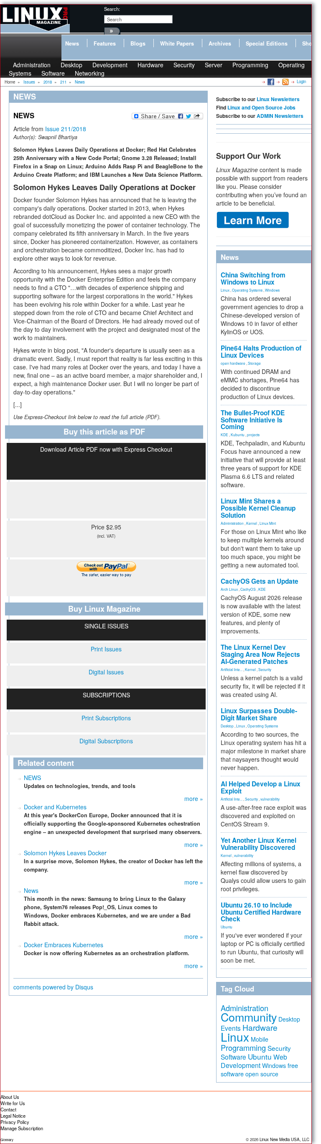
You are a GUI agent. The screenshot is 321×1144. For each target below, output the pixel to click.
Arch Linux (229, 589)
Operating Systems (247, 289)
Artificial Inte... (231, 669)
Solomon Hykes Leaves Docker (65, 853)
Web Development (254, 1061)
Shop (309, 43)
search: (112, 8)
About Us (9, 1096)
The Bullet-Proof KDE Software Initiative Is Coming (253, 420)
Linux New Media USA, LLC (284, 1139)
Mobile (259, 1039)
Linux (225, 289)
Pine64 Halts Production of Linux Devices (261, 351)
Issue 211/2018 (65, 129)
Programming (250, 65)
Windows (272, 289)
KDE (224, 434)
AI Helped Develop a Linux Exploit (261, 787)
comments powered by (53, 987)
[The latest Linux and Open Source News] (285, 81)
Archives (220, 43)
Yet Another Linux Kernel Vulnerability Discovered (258, 844)
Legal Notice (12, 1115)
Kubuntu (238, 434)
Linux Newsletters (278, 99)
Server (213, 65)
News (72, 43)
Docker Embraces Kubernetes (63, 945)
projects (253, 434)
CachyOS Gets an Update (259, 581)
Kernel (251, 523)
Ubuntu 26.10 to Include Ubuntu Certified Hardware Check (261, 912)
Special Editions (267, 43)
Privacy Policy (14, 1122)
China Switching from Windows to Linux (253, 278)
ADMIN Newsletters (280, 115)
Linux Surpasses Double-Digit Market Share (259, 714)
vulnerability (270, 798)
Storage (254, 363)
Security (184, 65)
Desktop (227, 725)
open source (261, 1074)
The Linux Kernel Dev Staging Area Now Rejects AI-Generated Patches (260, 654)
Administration (232, 523)
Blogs (137, 43)
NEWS (32, 777)
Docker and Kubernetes (55, 807)
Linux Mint (268, 523)
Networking (89, 73)
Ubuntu (226, 926)
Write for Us (12, 1103)
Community (249, 1017)
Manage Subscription (21, 1128)
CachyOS (248, 589)
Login (301, 81)
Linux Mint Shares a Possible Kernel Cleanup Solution (258, 508)
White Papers (177, 43)
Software (53, 73)
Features (105, 43)
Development (109, 65)
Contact (8, 1109)
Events (231, 1027)
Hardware (150, 65)
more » (193, 798)
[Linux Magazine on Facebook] (270, 81)
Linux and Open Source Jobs (261, 107)
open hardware (233, 363)
